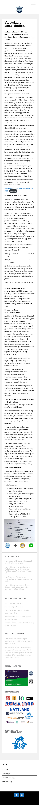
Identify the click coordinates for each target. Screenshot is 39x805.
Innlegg (6, 773)
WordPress (19, 803)
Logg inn (5, 769)
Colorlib (27, 801)
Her (6, 561)
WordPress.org (7, 782)
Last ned (13, 191)
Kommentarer (8, 777)
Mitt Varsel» (14, 657)
